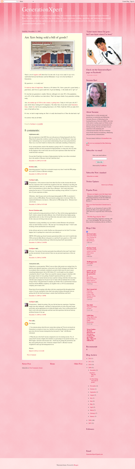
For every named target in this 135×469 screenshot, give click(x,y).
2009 (90, 367)
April (91, 407)
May (91, 404)
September (93, 392)
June (91, 401)
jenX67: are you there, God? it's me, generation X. (91, 273)
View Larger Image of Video (92, 307)
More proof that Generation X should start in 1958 (98, 205)
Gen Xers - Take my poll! (93, 374)
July (91, 398)
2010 (90, 364)
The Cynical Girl (92, 289)
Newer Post (26, 363)
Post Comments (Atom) (36, 368)
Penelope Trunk (91, 248)
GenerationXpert (42, 9)
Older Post (78, 363)
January (92, 416)
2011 (90, 361)
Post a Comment (31, 355)
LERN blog (90, 315)
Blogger (76, 465)
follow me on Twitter (107, 185)
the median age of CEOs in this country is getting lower (43, 102)
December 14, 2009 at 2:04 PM (37, 257)
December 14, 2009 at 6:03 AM (37, 161)
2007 (90, 423)
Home (52, 363)
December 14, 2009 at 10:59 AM (38, 204)
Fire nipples (90, 263)
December (93, 370)
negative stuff (38, 75)
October (92, 389)
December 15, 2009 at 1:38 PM (37, 296)
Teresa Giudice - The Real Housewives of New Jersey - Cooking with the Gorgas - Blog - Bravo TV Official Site (91, 334)
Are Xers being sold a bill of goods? (94, 380)
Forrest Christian (34, 210)
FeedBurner (103, 165)
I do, (33, 107)
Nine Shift (90, 305)
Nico (30, 321)
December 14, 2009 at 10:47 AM (38, 174)
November (93, 386)
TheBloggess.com (92, 262)
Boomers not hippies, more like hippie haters (99, 194)
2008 (90, 420)
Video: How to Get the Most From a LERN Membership (92, 319)
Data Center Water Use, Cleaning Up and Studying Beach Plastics (91, 238)
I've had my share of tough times (34, 87)
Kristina (31, 167)
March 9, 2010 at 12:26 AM (36, 351)
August (92, 395)
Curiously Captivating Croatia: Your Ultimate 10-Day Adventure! (91, 294)
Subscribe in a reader (92, 176)
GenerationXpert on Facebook (92, 75)
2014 (90, 358)
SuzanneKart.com (106, 138)
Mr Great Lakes (91, 234)
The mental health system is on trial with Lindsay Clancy (91, 252)
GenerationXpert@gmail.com (94, 454)
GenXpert (32, 180)
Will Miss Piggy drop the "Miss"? (96, 217)
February (92, 413)
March (92, 410)
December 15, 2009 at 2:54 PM (37, 315)
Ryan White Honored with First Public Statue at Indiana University (92, 279)
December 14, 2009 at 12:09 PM (38, 242)
